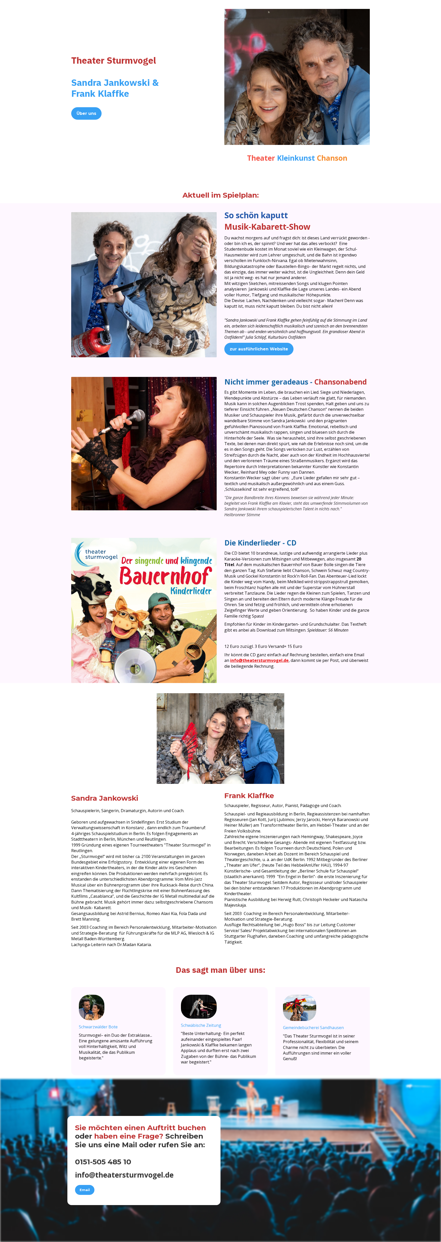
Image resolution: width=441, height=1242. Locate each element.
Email (85, 1190)
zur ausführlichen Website (259, 349)
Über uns (86, 113)
